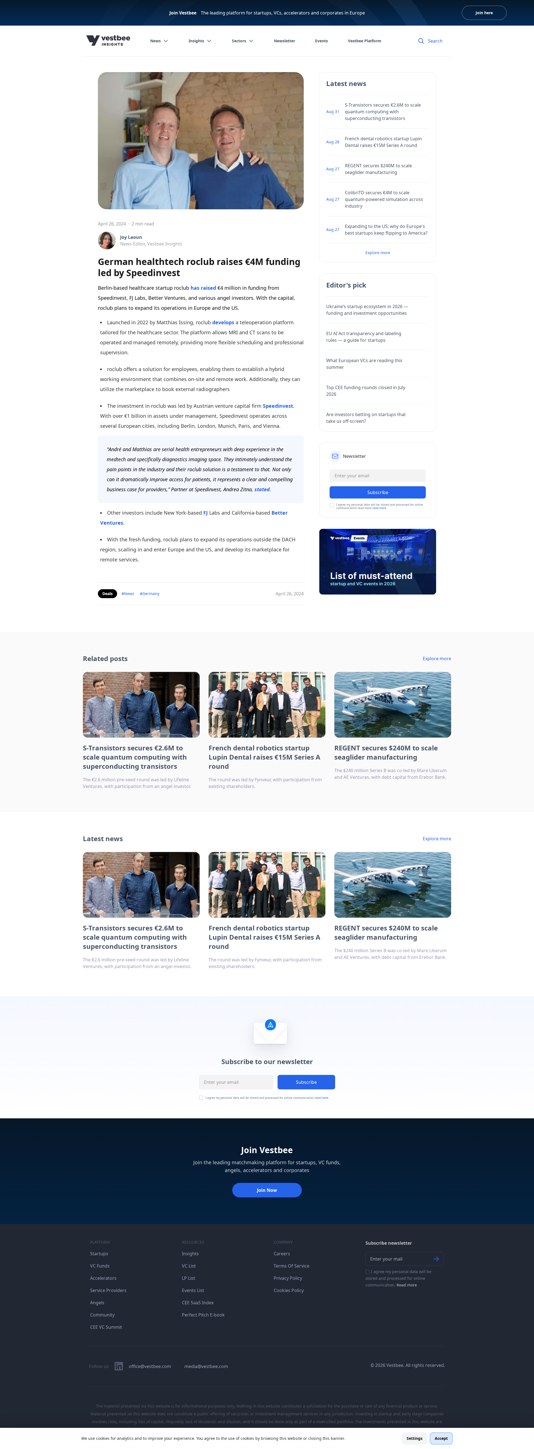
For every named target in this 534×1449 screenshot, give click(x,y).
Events (321, 40)
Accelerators (103, 1278)
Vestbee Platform (364, 40)
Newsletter (284, 40)
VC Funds (100, 1266)
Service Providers (108, 1290)
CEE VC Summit (106, 1327)
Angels (97, 1303)
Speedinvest (278, 405)
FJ (206, 512)
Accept (441, 1438)
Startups (99, 1254)
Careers (282, 1254)
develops (222, 322)
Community (102, 1315)
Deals (107, 593)
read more (379, 508)
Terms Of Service (291, 1266)
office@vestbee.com (150, 1366)
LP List (188, 1278)
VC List (189, 1266)
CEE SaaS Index (198, 1303)
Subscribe (306, 1082)
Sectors (239, 40)
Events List (193, 1290)
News (155, 40)
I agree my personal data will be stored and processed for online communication (267, 1098)
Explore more (377, 252)
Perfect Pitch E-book (203, 1315)
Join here (484, 12)
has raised (202, 287)
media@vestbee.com (206, 1366)
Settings (414, 1438)
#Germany (149, 593)
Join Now (267, 1190)
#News (128, 593)
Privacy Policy (288, 1278)
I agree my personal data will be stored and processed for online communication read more (379, 506)
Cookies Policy (289, 1290)
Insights (196, 40)
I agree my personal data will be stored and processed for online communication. (398, 1278)
